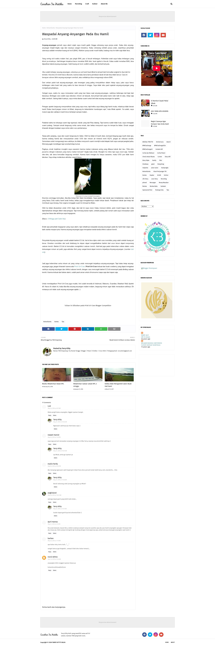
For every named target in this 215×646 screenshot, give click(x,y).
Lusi (49, 406)
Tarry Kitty (47, 39)
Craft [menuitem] (87, 4)
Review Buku (154, 186)
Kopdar (152, 175)
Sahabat (163, 186)
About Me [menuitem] (104, 4)
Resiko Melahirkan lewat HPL (53, 384)
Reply (49, 415)
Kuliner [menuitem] (95, 4)
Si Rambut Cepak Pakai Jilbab (159, 102)
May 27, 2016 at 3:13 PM (54, 524)
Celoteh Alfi (159, 149)
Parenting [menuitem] (78, 4)
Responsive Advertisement (107, 16)
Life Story (145, 179)
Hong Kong (160, 164)
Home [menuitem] (70, 4)
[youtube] (163, 35)
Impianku (145, 168)
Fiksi (160, 160)
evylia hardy (53, 464)
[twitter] (150, 35)
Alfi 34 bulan (145, 337)
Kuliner (166, 175)
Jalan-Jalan (154, 168)
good (152, 164)
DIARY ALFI (145, 335)
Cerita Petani (161, 153)
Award (168, 142)
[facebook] (144, 35)
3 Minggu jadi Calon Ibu (56, 219)
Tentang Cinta (159, 190)
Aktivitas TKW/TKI (147, 142)
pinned (144, 182)
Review (144, 186)
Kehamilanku (51, 28)
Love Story (154, 179)
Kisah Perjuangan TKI (160, 171)
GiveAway (145, 164)
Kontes (56, 321)
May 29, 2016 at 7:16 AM (54, 540)
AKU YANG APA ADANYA (159, 111)
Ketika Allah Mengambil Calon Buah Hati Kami (118, 385)
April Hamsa (53, 522)
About (173, 642)
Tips (63, 321)
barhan (51, 538)
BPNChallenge (146, 145)
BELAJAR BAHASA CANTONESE (151, 343)
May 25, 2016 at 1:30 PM (54, 437)
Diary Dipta (145, 160)
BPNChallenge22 (147, 149)
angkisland (52, 493)
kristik (159, 175)
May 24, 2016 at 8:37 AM (54, 408)
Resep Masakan (164, 182)
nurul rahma (53, 557)
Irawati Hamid (53, 435)
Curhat (160, 156)
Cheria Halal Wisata (148, 156)
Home (44, 28)
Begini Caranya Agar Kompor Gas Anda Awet (160, 122)
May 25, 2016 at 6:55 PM (54, 466)
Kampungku (164, 168)
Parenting (164, 179)
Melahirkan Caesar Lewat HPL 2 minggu (85, 385)
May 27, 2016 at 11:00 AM (60, 480)
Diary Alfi (167, 156)
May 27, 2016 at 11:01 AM (60, 508)
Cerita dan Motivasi (148, 153)
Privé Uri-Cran (79, 266)
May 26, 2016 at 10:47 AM (54, 495)
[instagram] (156, 35)
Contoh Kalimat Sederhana (150, 345)
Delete (54, 415)
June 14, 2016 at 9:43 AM (54, 559)
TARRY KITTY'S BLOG (58, 642)
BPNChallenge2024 (160, 145)
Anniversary (159, 142)
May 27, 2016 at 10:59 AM (60, 451)
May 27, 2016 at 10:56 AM (60, 422)
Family (154, 160)
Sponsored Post (147, 190)
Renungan (153, 182)
